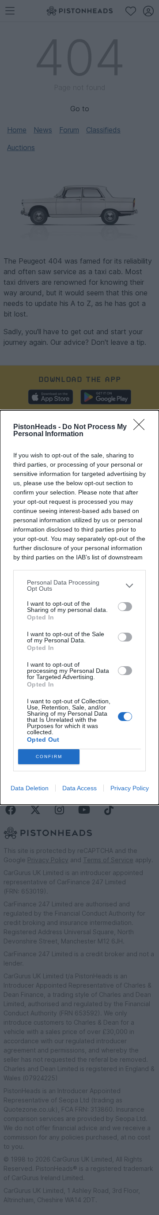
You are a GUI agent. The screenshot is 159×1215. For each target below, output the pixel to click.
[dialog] (79, 607)
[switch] (125, 606)
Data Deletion (30, 788)
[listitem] (79, 585)
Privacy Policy (129, 788)
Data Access (79, 788)
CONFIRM (49, 756)
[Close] (141, 427)
